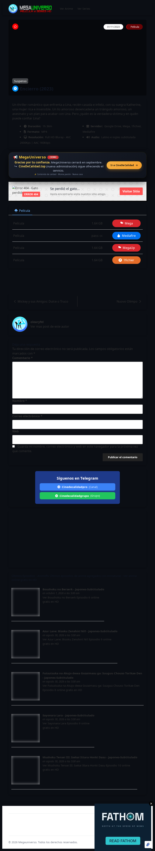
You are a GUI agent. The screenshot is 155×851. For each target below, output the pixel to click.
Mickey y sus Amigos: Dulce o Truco (43, 301)
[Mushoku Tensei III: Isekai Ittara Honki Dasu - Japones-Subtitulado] (25, 770)
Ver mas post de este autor (49, 326)
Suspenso (20, 81)
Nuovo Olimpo (127, 301)
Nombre (19, 401)
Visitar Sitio (131, 191)
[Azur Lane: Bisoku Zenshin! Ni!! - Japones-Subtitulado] (25, 644)
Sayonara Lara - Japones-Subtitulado (68, 715)
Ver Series (84, 8)
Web (15, 431)
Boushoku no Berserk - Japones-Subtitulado (73, 589)
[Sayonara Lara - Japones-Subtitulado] (25, 728)
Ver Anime (66, 8)
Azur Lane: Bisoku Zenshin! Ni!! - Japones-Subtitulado (80, 631)
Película (24, 211)
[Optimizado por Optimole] (148, 844)
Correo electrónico (27, 416)
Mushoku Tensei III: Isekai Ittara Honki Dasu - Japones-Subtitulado (90, 757)
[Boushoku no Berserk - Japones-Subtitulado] (25, 602)
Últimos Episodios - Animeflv (30, 576)
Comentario (22, 358)
